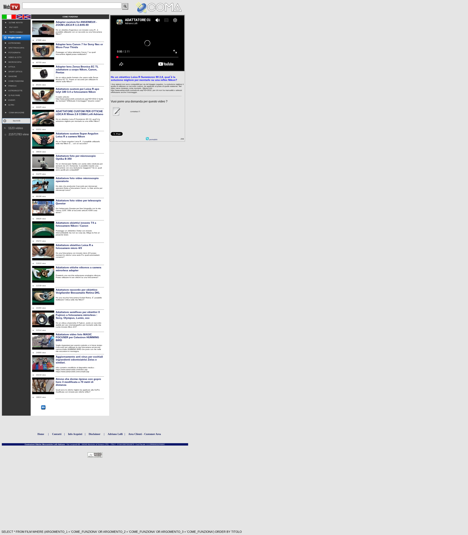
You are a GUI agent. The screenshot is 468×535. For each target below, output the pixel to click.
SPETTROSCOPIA (14, 47)
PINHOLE (11, 86)
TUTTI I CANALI (14, 32)
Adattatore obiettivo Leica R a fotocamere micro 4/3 (74, 246)
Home (40, 434)
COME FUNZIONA (14, 81)
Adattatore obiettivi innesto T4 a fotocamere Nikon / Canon (76, 224)
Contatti (56, 434)
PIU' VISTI (11, 27)
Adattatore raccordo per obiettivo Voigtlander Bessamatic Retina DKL (78, 291)
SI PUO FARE (12, 95)
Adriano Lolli (115, 434)
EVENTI (10, 100)
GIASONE (11, 76)
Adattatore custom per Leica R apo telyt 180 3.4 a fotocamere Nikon (77, 90)
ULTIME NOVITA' (14, 22)
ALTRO (9, 105)
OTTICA (10, 66)
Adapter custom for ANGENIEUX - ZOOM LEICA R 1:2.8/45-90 (76, 23)
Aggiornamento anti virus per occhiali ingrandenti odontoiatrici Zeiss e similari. (79, 359)
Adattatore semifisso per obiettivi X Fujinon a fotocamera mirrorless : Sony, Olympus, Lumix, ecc (78, 315)
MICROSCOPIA (13, 62)
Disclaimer (94, 434)
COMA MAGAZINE (14, 112)
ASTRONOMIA (13, 43)
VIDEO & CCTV (13, 57)
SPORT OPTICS (13, 71)
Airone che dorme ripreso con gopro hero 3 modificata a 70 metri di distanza (78, 382)
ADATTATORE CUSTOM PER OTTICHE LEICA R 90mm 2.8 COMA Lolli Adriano (79, 113)
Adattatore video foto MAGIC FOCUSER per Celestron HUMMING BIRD (77, 337)
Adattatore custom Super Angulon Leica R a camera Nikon (77, 135)
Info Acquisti (75, 434)
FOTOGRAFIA (12, 52)
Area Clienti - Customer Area (144, 434)
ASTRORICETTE (13, 90)
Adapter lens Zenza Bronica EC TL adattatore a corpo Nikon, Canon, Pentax (77, 69)
